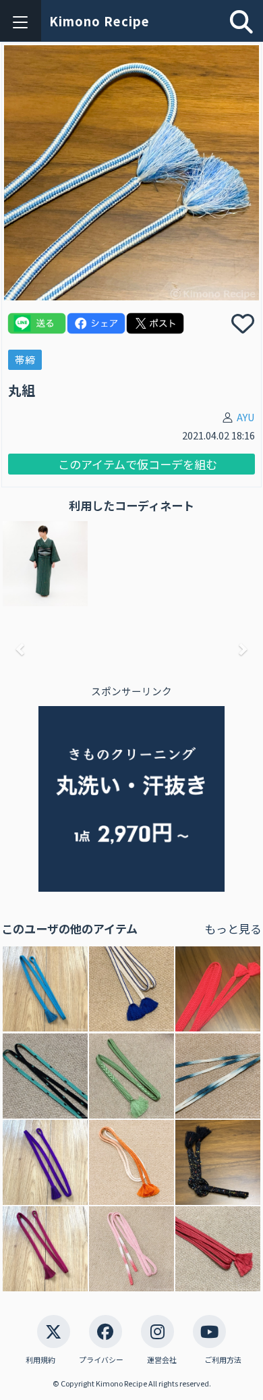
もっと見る (233, 928)
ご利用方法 (222, 1360)
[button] (20, 649)
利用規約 (40, 1360)
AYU (246, 417)
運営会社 (162, 1360)
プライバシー (101, 1360)
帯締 (25, 359)
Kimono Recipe (99, 21)
